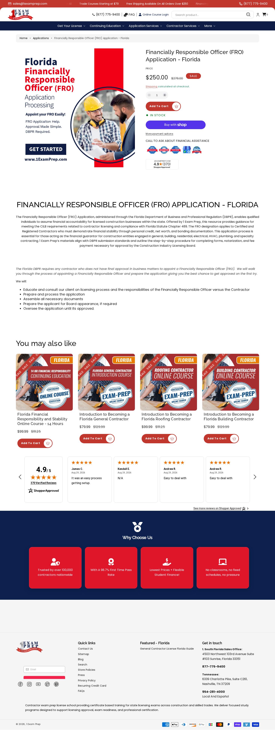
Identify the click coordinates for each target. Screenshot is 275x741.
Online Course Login (156, 14)
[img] (43, 477)
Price (149, 68)
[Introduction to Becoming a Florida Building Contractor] (230, 382)
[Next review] (255, 477)
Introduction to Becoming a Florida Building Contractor (229, 416)
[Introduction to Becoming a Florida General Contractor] (106, 382)
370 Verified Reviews (43, 482)
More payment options (159, 133)
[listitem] (55, 568)
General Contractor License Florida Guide (167, 649)
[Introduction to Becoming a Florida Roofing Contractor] (168, 382)
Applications (41, 38)
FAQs (81, 691)
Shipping (152, 86)
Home (24, 38)
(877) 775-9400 (108, 14)
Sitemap (83, 654)
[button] (265, 14)
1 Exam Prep (33, 724)
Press (81, 675)
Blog (80, 659)
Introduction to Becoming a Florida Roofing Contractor (167, 416)
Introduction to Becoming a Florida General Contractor (105, 416)
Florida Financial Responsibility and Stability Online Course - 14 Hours (42, 419)
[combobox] (213, 14)
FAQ (132, 14)
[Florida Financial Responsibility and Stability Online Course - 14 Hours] (44, 382)
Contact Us (85, 649)
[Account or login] (258, 14)
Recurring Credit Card (92, 686)
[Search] (248, 14)
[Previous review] (20, 477)
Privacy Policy (87, 680)
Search (82, 664)
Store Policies (86, 670)
